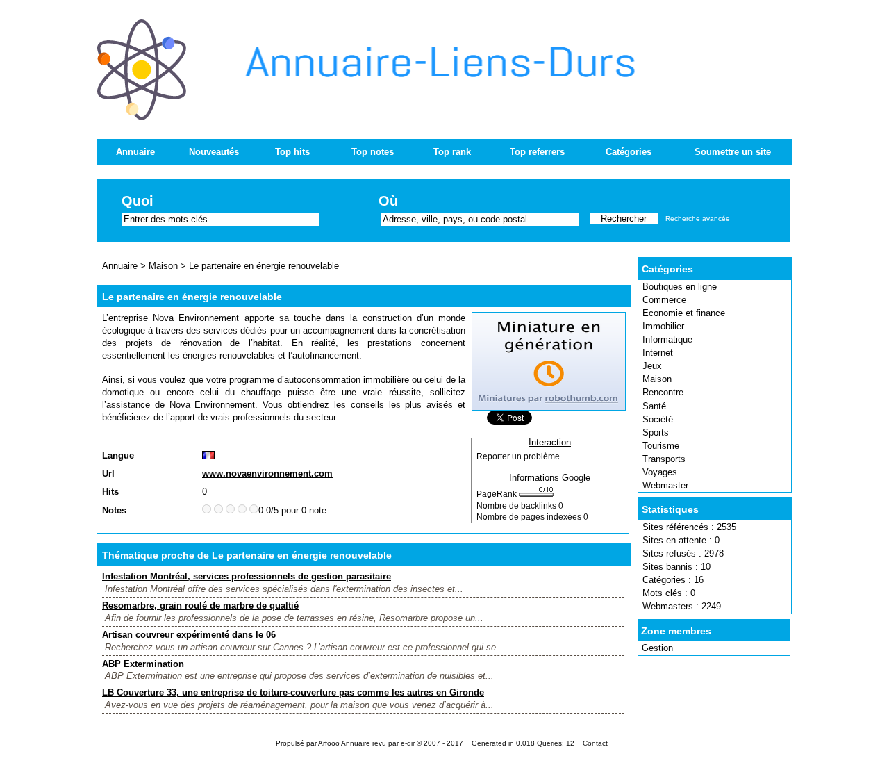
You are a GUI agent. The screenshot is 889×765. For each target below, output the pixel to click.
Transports (664, 459)
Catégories (628, 152)
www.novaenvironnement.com (267, 473)
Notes (114, 510)
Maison (657, 379)
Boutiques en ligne (679, 286)
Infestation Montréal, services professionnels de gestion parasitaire (246, 576)
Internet (657, 352)
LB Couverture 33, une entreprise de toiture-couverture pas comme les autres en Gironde (293, 692)
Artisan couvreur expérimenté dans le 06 (189, 635)
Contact (595, 743)
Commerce (664, 300)
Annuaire (135, 152)
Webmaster (665, 485)
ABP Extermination (143, 664)
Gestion (657, 648)
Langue (118, 455)
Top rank (452, 152)
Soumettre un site (733, 152)
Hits (110, 491)
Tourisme (660, 446)
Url (108, 473)
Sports (655, 432)
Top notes (372, 152)
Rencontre (662, 392)
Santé (654, 406)
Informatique (667, 339)
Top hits (292, 152)
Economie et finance (683, 313)
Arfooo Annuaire (344, 743)
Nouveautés (214, 152)
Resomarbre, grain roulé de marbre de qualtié (200, 605)
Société (657, 419)
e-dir (408, 743)
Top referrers (537, 152)
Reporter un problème (518, 456)
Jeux (652, 366)
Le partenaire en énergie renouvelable (264, 266)
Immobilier (663, 326)
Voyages (659, 472)
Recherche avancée (697, 218)
